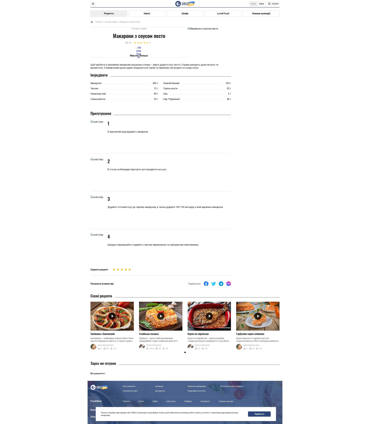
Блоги (93, 410)
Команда (159, 386)
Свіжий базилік (171, 83)
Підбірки (188, 401)
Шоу (92, 416)
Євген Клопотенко (153, 345)
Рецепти (109, 13)
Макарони (95, 83)
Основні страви (111, 22)
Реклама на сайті (130, 391)
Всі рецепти (97, 373)
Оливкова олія (98, 93)
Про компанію (129, 386)
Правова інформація (197, 386)
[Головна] (91, 22)
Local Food (223, 13)
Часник (94, 88)
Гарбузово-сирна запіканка (250, 334)
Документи (160, 391)
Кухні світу (170, 401)
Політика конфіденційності (232, 386)
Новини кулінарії (261, 13)
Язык (261, 4)
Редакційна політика (197, 391)
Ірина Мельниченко (105, 345)
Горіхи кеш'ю (170, 88)
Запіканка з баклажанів (102, 334)
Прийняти (259, 414)
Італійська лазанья (149, 334)
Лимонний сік (97, 99)
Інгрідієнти (205, 401)
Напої (147, 13)
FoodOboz (96, 401)
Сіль (165, 93)
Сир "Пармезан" (171, 99)
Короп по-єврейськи (198, 334)
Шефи (185, 13)
